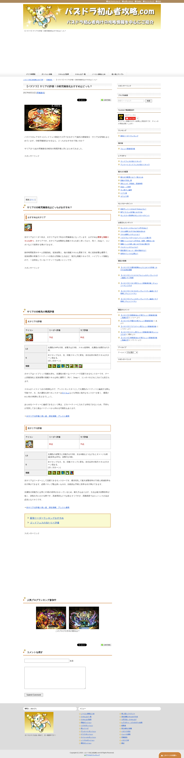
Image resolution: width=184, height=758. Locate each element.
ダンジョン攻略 (47, 74)
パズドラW (125, 740)
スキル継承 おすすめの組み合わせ (132, 231)
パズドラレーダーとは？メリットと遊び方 (135, 238)
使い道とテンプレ (118, 74)
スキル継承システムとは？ (130, 234)
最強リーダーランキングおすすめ (47, 518)
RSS (159, 1)
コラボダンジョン (87, 725)
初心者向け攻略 (126, 728)
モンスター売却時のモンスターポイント (135, 215)
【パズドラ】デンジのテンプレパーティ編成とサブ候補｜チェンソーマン (139, 300)
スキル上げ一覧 (80, 74)
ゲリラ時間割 (30, 74)
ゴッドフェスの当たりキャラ (131, 161)
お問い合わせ (128, 1)
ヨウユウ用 (124, 196)
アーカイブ (122, 352)
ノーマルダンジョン (88, 740)
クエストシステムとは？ (129, 247)
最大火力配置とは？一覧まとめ (131, 177)
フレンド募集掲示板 (127, 149)
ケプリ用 (123, 193)
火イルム (65, 393)
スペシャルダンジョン (88, 737)
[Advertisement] (92, 53)
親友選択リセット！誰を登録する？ (133, 250)
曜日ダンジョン (86, 743)
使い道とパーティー (128, 713)
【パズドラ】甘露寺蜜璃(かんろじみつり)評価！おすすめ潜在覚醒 (138, 268)
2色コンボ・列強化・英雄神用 (131, 183)
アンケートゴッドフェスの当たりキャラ (135, 165)
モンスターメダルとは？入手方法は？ (134, 228)
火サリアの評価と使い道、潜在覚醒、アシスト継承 (47, 416)
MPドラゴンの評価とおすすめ (131, 212)
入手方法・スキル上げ (128, 719)
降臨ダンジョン (86, 722)
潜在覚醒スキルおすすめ (129, 717)
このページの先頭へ (170, 755)
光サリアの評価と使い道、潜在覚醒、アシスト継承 (47, 507)
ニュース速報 (125, 734)
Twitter (139, 1)
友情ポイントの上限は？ (129, 253)
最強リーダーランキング (129, 136)
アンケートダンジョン (88, 731)
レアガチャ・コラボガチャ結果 (131, 722)
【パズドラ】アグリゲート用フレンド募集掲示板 (138, 326)
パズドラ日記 (125, 731)
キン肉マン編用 (126, 190)
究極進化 (40, 93)
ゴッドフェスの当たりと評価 (44, 523)
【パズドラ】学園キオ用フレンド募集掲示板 (136, 321)
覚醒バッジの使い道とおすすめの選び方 (135, 244)
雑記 (122, 743)
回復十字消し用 (126, 180)
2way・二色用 (125, 187)
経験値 (123, 725)
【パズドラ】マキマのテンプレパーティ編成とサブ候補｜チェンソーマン (139, 292)
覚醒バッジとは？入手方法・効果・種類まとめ (137, 241)
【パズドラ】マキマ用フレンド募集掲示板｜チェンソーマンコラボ (139, 284)
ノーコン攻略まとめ (98, 74)
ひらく (32, 200)
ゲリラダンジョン (87, 734)
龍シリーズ (84, 728)
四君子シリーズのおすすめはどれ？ (133, 209)
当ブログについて (114, 1)
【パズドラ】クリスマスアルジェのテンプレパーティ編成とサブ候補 (139, 276)
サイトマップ (149, 1)
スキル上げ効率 (63, 74)
